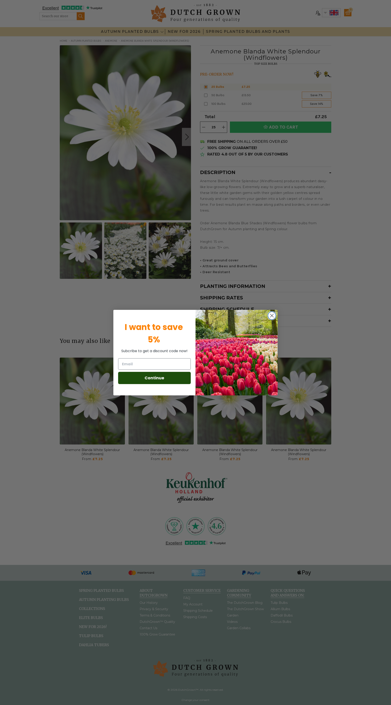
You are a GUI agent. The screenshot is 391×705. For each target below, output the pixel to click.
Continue (154, 378)
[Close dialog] (272, 316)
